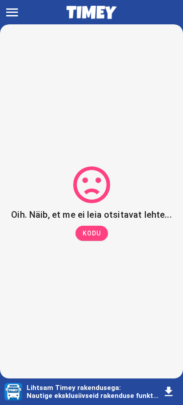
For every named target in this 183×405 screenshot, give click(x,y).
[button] (92, 233)
